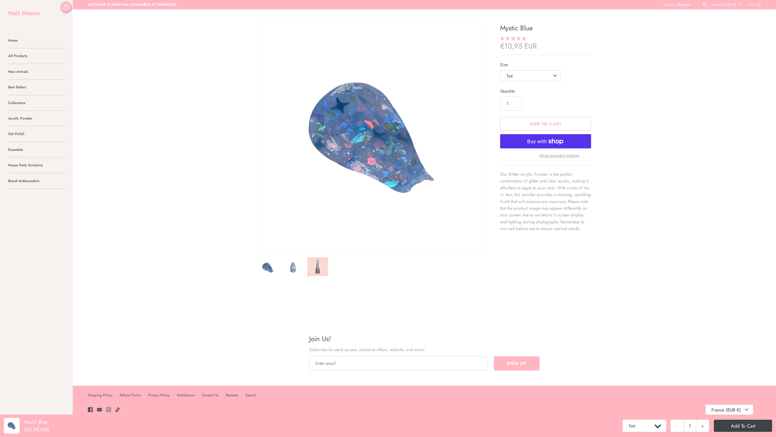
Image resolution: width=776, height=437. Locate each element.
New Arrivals (18, 71)
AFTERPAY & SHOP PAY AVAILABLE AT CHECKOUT (132, 4)
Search (250, 395)
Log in (669, 4)
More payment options (559, 155)
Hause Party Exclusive (25, 165)
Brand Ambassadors (23, 180)
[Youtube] (99, 410)
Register (684, 4)
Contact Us (210, 395)
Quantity (507, 91)
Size (504, 65)
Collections (16, 102)
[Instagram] (108, 410)
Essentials (15, 149)
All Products (17, 55)
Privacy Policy (159, 395)
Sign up (517, 363)
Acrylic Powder (20, 118)
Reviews (232, 395)
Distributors (186, 395)
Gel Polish (16, 133)
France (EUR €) (724, 4)
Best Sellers (17, 87)
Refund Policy (130, 395)
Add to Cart (546, 124)
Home (13, 40)
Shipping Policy (100, 395)
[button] (472, 137)
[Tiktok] (117, 410)
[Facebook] (90, 410)
